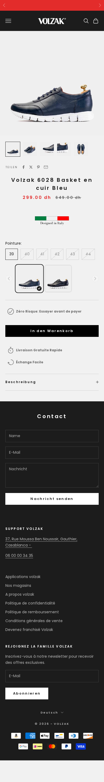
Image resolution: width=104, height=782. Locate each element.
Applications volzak (23, 576)
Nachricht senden (51, 498)
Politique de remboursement (32, 612)
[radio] (29, 278)
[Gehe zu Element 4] (64, 149)
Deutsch (49, 712)
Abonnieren (27, 693)
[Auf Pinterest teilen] (38, 167)
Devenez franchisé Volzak (29, 629)
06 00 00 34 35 (19, 555)
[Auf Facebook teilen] (23, 167)
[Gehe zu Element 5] (81, 149)
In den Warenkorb (51, 330)
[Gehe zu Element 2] (29, 149)
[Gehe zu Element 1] (12, 149)
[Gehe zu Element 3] (46, 149)
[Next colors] (95, 278)
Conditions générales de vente (34, 620)
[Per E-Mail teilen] (46, 167)
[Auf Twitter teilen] (31, 167)
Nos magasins (18, 585)
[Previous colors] (8, 278)
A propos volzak (19, 594)
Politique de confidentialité (30, 603)
